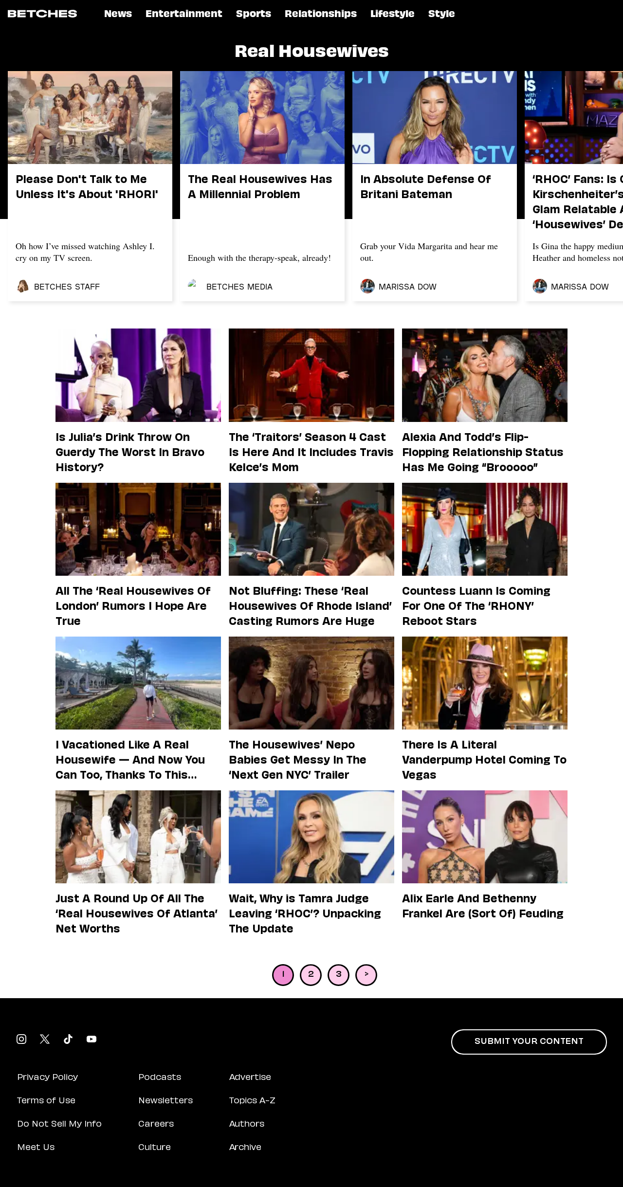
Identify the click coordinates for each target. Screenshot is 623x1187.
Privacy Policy (47, 1078)
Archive (245, 1148)
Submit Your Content (529, 1042)
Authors (246, 1125)
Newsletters (165, 1101)
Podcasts (159, 1078)
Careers (156, 1125)
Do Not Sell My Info (59, 1125)
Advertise (250, 1078)
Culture (154, 1148)
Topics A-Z (252, 1101)
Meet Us (36, 1148)
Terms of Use (46, 1101)
